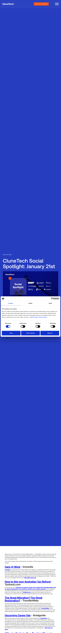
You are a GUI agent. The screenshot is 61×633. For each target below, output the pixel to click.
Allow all (49, 333)
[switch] (23, 326)
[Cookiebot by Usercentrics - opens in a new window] (52, 298)
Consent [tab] (10, 303)
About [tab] (50, 303)
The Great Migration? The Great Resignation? (23, 599)
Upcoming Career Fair (18, 615)
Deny (11, 333)
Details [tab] (30, 303)
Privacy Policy (43, 317)
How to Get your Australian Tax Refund (28, 581)
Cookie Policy (33, 317)
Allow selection (30, 333)
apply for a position (41, 4)
